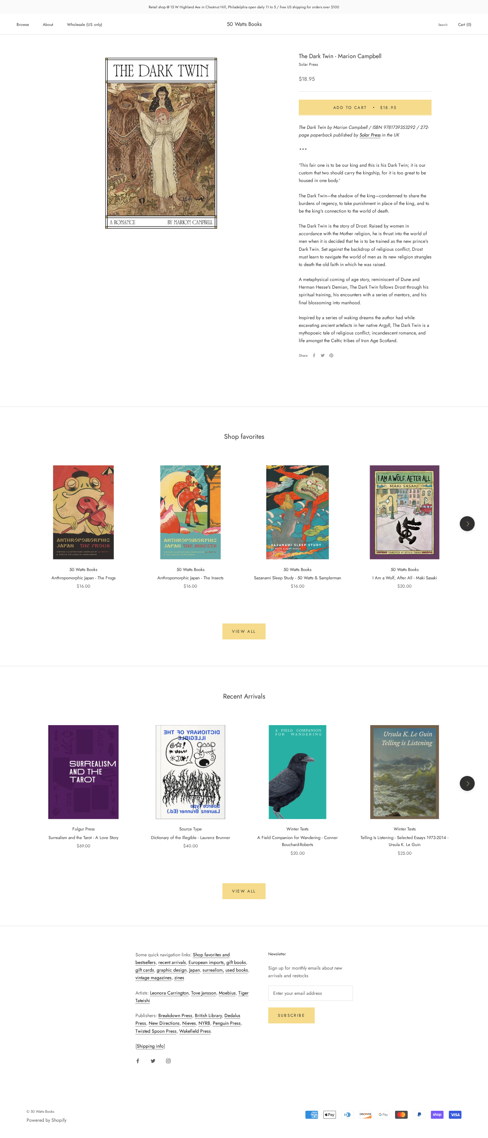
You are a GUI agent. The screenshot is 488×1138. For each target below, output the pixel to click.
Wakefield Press (195, 1031)
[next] (467, 523)
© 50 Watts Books (40, 1111)
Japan (194, 970)
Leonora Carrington (169, 993)
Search (442, 24)
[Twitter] (323, 355)
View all (244, 631)
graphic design (172, 970)
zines (179, 977)
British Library (208, 1015)
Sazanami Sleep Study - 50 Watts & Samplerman (297, 578)
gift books (236, 962)
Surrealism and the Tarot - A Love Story (83, 837)
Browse (23, 25)
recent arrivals (172, 962)
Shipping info (150, 1046)
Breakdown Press (175, 1015)
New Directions (164, 1023)
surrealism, (213, 970)
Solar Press (370, 135)
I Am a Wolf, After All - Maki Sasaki (404, 578)
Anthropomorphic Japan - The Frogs (83, 578)
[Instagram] (168, 1060)
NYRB (204, 1023)
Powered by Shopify (46, 1120)
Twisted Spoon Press (156, 1031)
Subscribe (291, 1015)
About (48, 25)
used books (236, 970)
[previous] (20, 523)
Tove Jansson (203, 993)
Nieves (189, 1023)
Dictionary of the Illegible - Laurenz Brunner (190, 837)
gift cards (144, 970)
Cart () (464, 25)
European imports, (207, 962)
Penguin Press (227, 1023)
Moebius (227, 993)
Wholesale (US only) (84, 25)
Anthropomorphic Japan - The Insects (190, 578)
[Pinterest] (331, 355)
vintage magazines (153, 977)
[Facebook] (314, 355)
